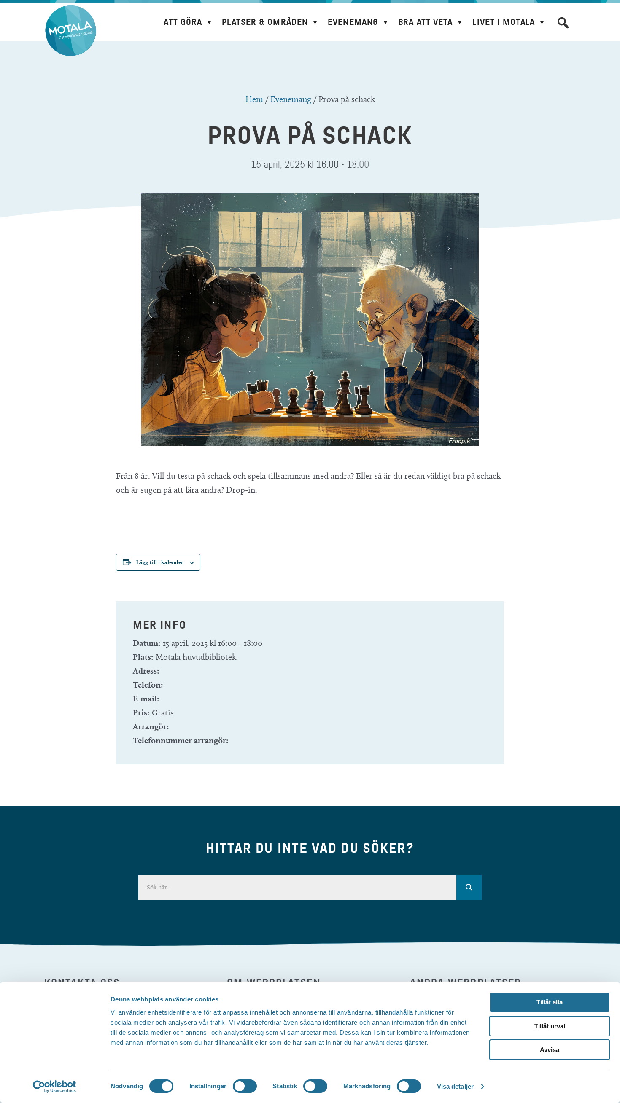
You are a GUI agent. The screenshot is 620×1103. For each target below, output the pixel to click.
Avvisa (549, 1049)
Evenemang (353, 22)
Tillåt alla (549, 1002)
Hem (254, 99)
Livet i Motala (503, 22)
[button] (563, 22)
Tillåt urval (549, 1026)
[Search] (469, 887)
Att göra (183, 22)
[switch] (245, 1086)
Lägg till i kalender (159, 562)
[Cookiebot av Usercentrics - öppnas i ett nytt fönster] (55, 1086)
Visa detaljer (455, 1086)
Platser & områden (265, 22)
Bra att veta (425, 22)
